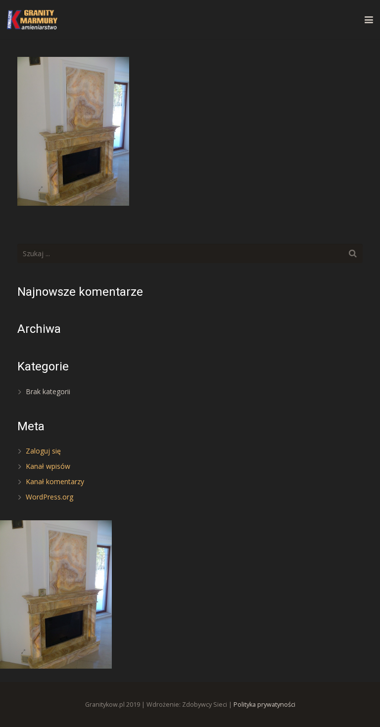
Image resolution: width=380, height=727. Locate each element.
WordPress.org (49, 496)
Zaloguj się (43, 450)
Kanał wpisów (48, 466)
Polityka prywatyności (264, 704)
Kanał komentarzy (55, 481)
